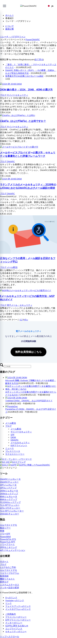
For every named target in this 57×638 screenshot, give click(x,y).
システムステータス (9, 584)
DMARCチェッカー (9, 482)
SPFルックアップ (8, 487)
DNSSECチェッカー (9, 513)
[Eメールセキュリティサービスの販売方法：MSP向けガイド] (25, 290)
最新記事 (9, 29)
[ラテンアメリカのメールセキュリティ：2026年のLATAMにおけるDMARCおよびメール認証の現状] (11, 178)
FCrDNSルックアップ (10, 502)
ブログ (3, 95)
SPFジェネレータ (8, 485)
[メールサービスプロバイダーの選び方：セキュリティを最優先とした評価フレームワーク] (19, 147)
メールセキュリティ (20, 442)
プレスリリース (12, 451)
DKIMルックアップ (9, 493)
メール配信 (12, 267)
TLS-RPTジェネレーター (12, 511)
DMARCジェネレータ (10, 479)
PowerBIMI (5, 536)
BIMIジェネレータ (8, 496)
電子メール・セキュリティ (19, 305)
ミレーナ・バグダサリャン (12, 36)
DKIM (13, 437)
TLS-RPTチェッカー (9, 505)
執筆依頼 (4, 576)
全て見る (39, 59)
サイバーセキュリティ (17, 95)
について (9, 26)
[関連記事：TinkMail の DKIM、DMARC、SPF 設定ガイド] (16, 397)
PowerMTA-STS (8, 539)
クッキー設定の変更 (9, 587)
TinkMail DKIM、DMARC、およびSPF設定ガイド (28, 400)
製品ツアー (5, 528)
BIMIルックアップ (8, 499)
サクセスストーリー (14, 454)
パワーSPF (5, 533)
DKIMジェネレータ (9, 490)
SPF (12, 434)
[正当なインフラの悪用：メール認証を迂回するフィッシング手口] (28, 253)
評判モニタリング (8, 547)
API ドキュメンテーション (12, 550)
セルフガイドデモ (8, 525)
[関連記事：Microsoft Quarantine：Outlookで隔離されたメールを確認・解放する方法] (16, 377)
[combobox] (50, 6)
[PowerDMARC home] (28, 6)
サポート (4, 561)
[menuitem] (31, 614)
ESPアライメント (19, 445)
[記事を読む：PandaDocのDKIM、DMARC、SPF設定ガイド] (11, 406)
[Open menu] (4, 6)
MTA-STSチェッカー (10, 508)
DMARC (11, 161)
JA (52, 6)
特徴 (2, 530)
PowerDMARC (32, 39)
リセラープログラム (9, 573)
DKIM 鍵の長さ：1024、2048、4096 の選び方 (26, 89)
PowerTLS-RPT (7, 541)
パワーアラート (7, 544)
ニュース (9, 448)
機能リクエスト (7, 579)
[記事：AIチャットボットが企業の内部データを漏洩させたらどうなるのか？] (31, 389)
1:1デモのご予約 (8, 567)
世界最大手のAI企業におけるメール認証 (24, 76)
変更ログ (4, 581)
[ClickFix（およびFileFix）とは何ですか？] (17, 115)
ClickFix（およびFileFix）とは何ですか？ (23, 121)
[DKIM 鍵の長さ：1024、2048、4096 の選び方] (11, 84)
